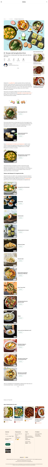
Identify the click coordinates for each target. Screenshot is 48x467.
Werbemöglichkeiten (38, 433)
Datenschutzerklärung (28, 436)
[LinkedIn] (13, 436)
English (30, 442)
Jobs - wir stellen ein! (18, 433)
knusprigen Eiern (28, 178)
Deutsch (26, 442)
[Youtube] (10, 436)
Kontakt (26, 438)
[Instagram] (7, 436)
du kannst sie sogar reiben (26, 92)
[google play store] (9, 452)
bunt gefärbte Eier (12, 82)
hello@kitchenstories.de (38, 459)
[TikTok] (8, 436)
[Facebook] (6, 436)
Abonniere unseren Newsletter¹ (8, 439)
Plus (16, 439)
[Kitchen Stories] (24, 2)
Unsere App (17, 438)
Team (16, 436)
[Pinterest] (11, 436)
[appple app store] (9, 450)
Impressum (27, 433)
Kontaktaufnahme (38, 436)
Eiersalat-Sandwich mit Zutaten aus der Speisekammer (15, 144)
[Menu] (1, 1)
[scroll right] (45, 412)
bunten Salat (19, 92)
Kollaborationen (17, 437)
